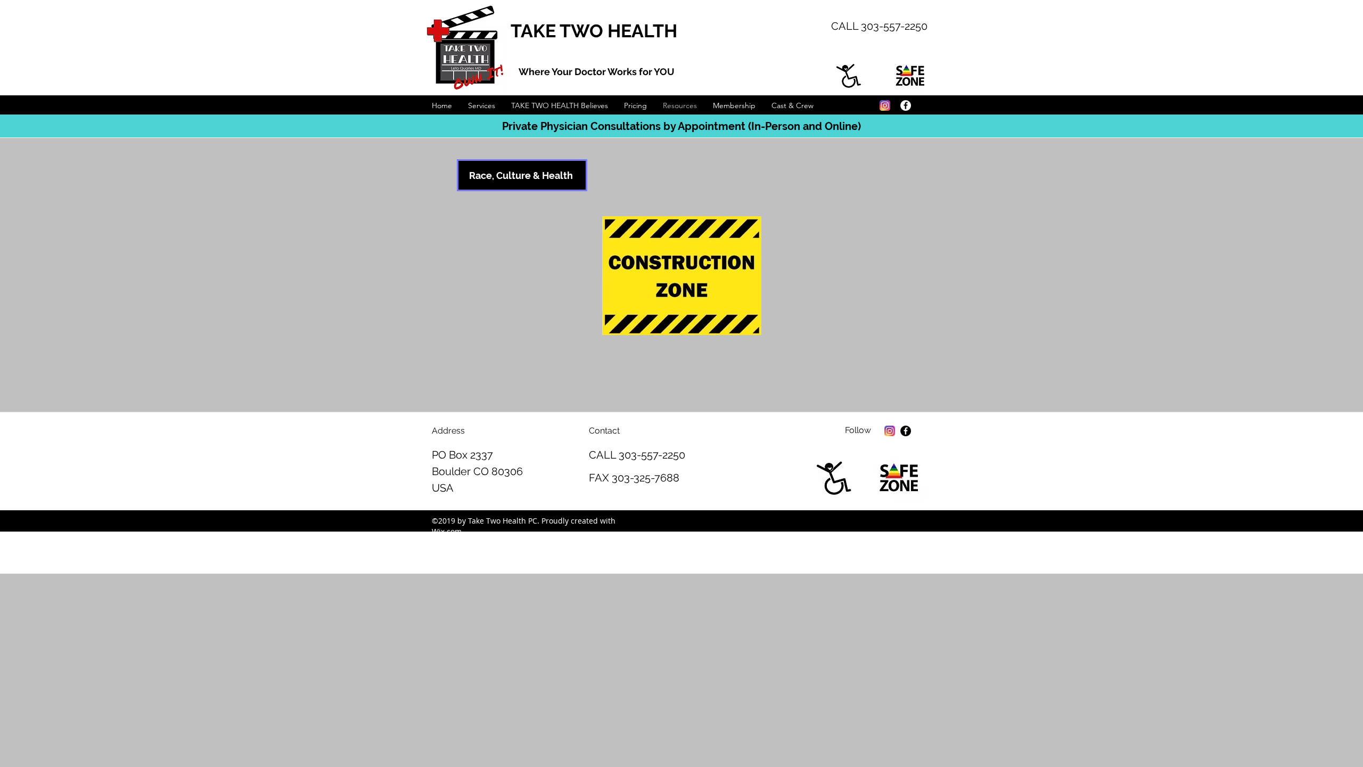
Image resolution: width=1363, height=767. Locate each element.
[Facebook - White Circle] (905, 105)
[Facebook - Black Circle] (905, 431)
